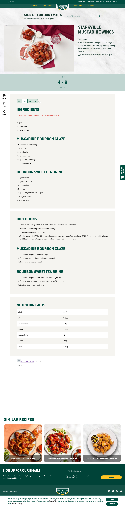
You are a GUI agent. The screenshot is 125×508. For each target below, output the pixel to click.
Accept (112, 499)
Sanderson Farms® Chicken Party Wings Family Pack (38, 115)
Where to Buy (82, 2)
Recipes (34, 6)
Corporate (91, 2)
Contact (108, 2)
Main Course (86, 55)
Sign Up (111, 477)
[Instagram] (117, 491)
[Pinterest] (109, 491)
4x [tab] (35, 101)
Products (90, 6)
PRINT (4, 98)
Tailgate (109, 55)
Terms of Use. (75, 477)
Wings (104, 55)
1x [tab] (24, 101)
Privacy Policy (17, 503)
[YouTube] (121, 491)
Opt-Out (112, 504)
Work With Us (100, 2)
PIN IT (4, 106)
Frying (99, 55)
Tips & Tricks (47, 6)
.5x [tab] (19, 101)
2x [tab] (30, 101)
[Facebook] (113, 491)
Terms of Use (53, 501)
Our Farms (78, 6)
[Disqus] (62, 383)
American (93, 55)
